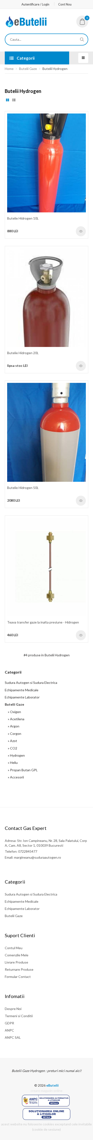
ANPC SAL (13, 1037)
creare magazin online (46, 1091)
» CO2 (11, 748)
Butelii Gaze (28, 69)
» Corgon (13, 734)
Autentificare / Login (35, 4)
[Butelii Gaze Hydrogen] (26, 26)
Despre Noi (13, 1009)
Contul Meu (13, 948)
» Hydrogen (15, 755)
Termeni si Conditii (19, 1016)
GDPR (9, 1023)
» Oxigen (13, 712)
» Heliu (12, 762)
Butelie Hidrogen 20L (23, 353)
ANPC (9, 1030)
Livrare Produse (16, 962)
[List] (14, 100)
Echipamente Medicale (21, 690)
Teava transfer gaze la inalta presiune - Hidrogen (43, 622)
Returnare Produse (19, 969)
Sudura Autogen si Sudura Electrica (31, 683)
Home (9, 69)
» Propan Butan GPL (22, 770)
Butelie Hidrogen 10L (23, 218)
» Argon (12, 726)
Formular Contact (18, 977)
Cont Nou (65, 4)
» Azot (11, 741)
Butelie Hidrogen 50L (23, 488)
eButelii (52, 1085)
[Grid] (7, 100)
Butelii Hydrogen (54, 69)
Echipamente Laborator (22, 697)
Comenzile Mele (16, 955)
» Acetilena (15, 719)
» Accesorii (15, 777)
